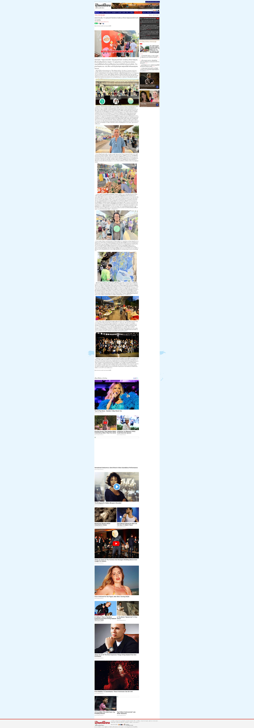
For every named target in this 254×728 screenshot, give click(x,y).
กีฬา (127, 12)
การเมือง (102, 12)
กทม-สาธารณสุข (138, 12)
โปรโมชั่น (155, 12)
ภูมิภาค (144, 12)
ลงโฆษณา (105, 1)
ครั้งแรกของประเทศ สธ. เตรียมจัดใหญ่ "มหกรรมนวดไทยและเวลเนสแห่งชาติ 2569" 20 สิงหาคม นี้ (149, 62)
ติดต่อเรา (110, 1)
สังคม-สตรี (149, 12)
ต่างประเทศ (155, 720)
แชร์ (99, 23)
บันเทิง (124, 12)
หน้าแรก (96, 1)
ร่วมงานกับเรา (136, 722)
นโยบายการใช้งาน (120, 722)
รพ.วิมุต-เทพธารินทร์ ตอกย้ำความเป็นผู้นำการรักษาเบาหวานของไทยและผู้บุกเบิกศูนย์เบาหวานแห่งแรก (149, 69)
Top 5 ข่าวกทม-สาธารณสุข (148, 18)
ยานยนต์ (119, 12)
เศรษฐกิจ (113, 12)
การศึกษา (131, 12)
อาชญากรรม (108, 12)
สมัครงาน (100, 1)
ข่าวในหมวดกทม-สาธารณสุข (148, 41)
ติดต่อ (131, 722)
